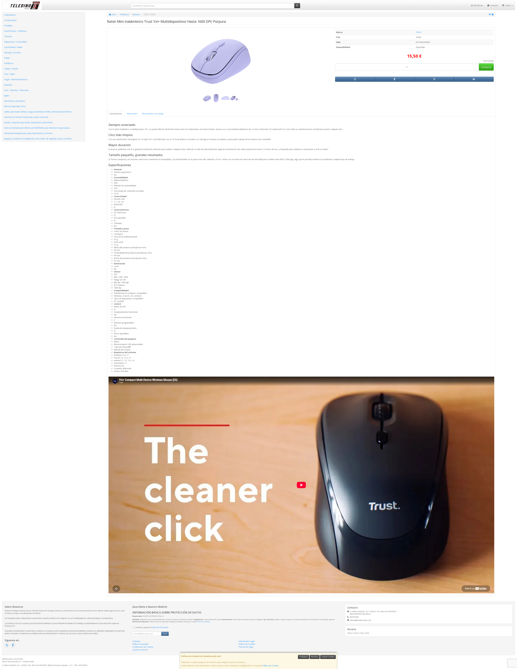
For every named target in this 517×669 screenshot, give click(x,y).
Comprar (486, 67)
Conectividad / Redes (13, 47)
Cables (7, 58)
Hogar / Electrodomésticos (16, 79)
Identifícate (478, 5)
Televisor (8, 36)
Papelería (8, 85)
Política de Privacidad (203, 622)
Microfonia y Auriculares (14, 101)
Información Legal (246, 641)
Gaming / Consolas (12, 52)
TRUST (419, 32)
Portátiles (8, 25)
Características (115, 113)
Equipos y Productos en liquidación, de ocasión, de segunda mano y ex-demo (38, 138)
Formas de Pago (246, 647)
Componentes (10, 20)
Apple (6, 95)
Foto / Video (9, 74)
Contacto (493, 5)
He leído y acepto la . (151, 627)
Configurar (303, 657)
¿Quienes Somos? (140, 649)
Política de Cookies (270, 665)
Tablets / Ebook (11, 68)
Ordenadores (10, 15)
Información (132, 113)
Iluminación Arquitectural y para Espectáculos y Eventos (28, 133)
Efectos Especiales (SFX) (14, 106)
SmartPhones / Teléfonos (15, 31)
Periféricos (8, 63)
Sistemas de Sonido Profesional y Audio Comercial (26, 117)
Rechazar (314, 657)
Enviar (165, 634)
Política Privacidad (140, 644)
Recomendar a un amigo (152, 113)
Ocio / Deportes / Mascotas (16, 90)
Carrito (507, 5)
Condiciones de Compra (142, 647)
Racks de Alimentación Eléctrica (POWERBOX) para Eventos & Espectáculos (37, 128)
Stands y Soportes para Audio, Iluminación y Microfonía (28, 122)
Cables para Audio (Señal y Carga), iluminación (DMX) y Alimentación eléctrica (38, 111)
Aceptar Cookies (328, 657)
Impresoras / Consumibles (15, 41)
